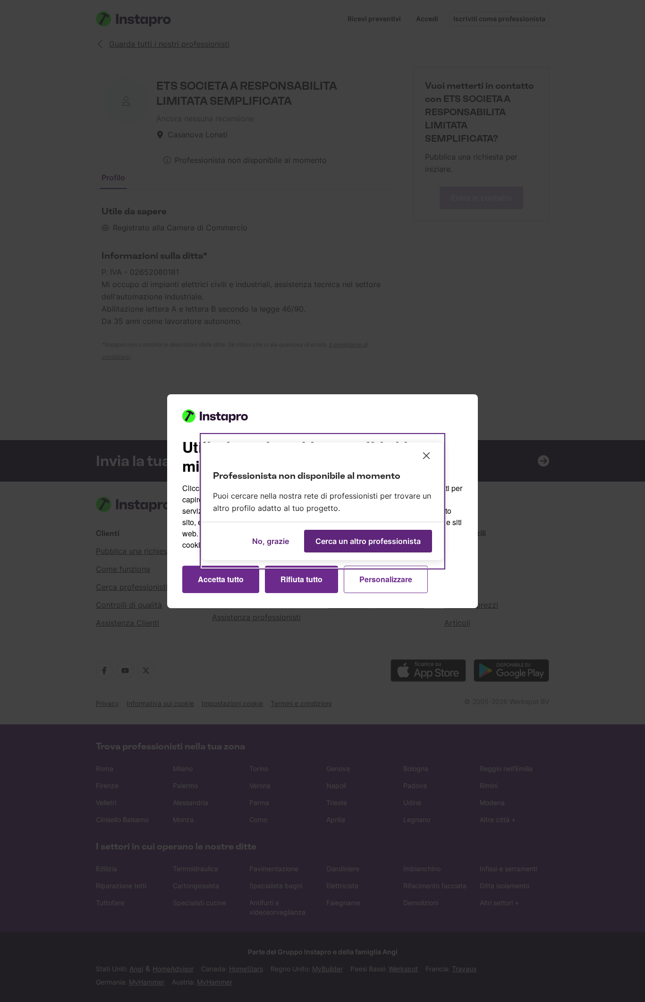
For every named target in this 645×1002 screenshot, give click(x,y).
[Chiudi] (426, 455)
